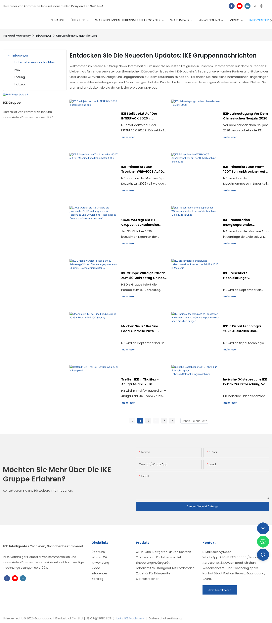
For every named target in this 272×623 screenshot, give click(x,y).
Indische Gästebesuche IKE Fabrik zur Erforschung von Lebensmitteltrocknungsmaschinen (245, 382)
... (156, 420)
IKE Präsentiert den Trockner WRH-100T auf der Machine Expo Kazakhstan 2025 (143, 169)
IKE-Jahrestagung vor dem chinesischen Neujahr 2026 (245, 116)
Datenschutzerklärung (165, 618)
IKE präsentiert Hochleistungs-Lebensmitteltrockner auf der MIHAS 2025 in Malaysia (245, 275)
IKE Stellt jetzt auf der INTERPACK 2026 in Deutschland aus (139, 116)
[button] (271, 20)
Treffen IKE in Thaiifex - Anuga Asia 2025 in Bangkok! (140, 382)
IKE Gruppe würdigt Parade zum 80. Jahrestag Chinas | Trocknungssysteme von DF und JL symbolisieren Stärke (144, 275)
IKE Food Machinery (17, 35)
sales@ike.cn (221, 552)
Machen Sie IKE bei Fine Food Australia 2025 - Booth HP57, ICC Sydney (140, 329)
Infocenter (43, 35)
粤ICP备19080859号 (100, 618)
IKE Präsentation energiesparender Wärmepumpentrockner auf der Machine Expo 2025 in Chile (245, 222)
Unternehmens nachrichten (76, 35)
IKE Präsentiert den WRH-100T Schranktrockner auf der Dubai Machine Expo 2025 (244, 169)
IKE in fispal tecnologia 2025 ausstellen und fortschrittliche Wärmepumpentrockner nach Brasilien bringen (243, 329)
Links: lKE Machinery (130, 618)
